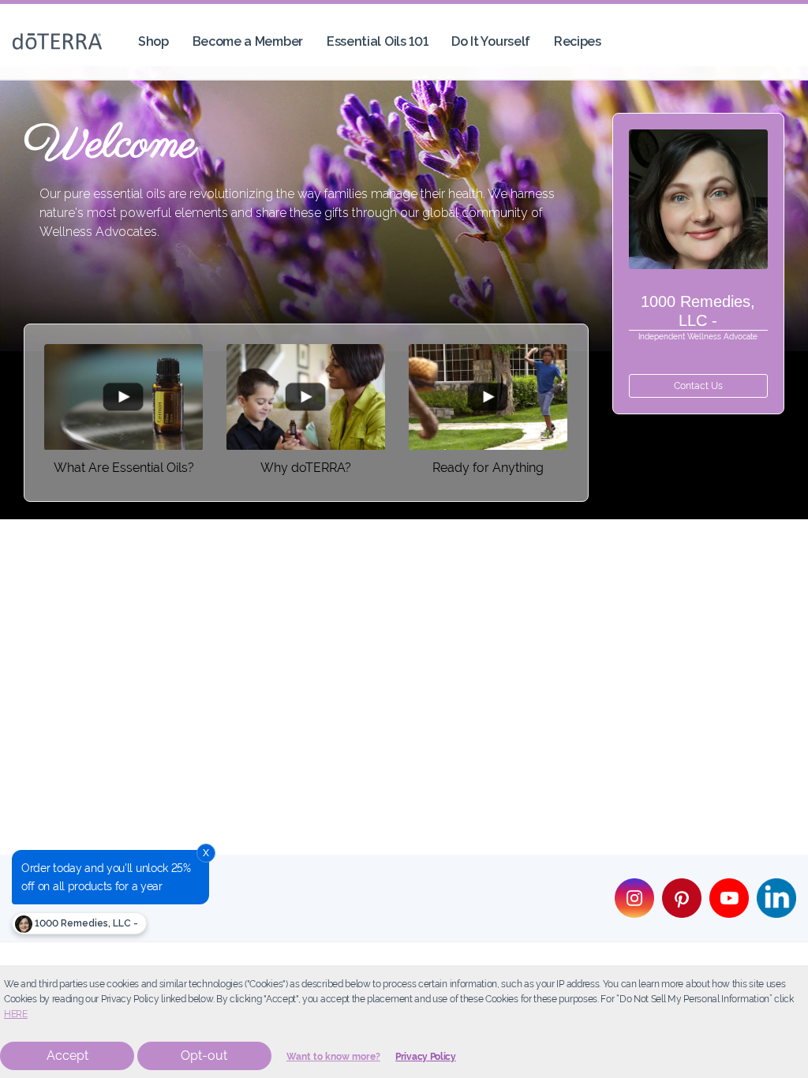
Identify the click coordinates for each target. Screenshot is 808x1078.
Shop (153, 41)
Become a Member (248, 41)
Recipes (577, 41)
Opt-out (204, 1055)
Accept (67, 1055)
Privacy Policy (425, 1056)
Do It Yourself (490, 41)
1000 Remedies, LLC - (85, 923)
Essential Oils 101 (377, 41)
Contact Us (698, 385)
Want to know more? (333, 1056)
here (16, 1014)
